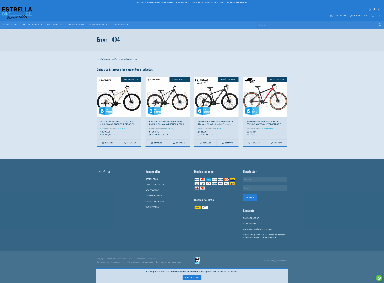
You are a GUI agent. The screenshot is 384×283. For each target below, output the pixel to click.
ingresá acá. (147, 262)
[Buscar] (380, 24)
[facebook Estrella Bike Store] (374, 9)
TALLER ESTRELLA (31, 24)
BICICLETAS (10, 24)
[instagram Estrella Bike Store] (370, 9)
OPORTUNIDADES (99, 24)
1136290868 (249, 223)
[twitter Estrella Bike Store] (378, 9)
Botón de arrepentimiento (168, 262)
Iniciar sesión (360, 16)
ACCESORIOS (54, 24)
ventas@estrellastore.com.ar (258, 229)
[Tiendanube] (275, 261)
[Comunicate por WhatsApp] (379, 278)
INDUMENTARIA (75, 24)
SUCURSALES (121, 24)
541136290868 (251, 218)
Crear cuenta (340, 16)
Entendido (192, 278)
